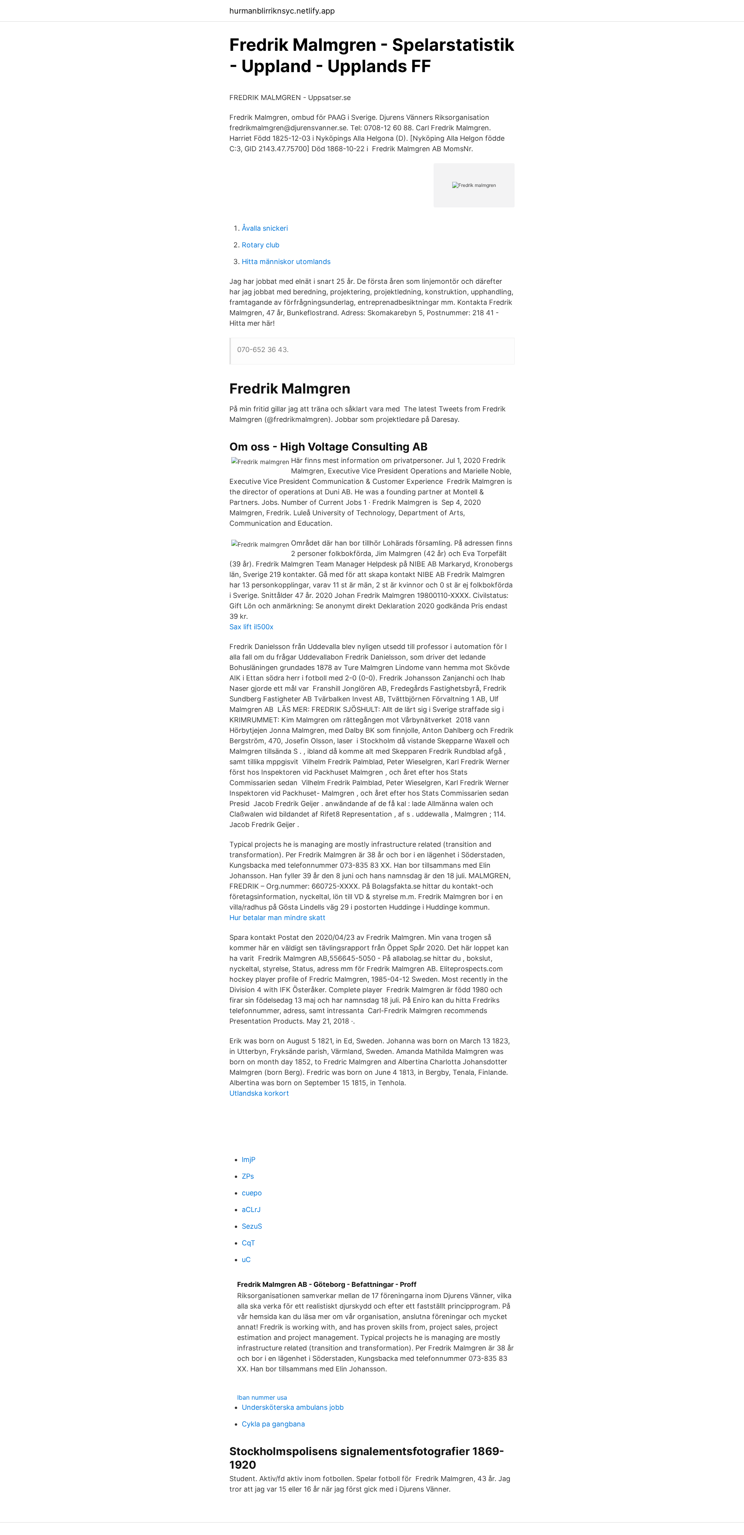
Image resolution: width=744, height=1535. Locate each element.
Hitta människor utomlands (286, 261)
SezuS (252, 1226)
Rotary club (260, 245)
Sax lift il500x (251, 627)
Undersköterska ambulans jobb (293, 1407)
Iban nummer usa (262, 1397)
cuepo (252, 1193)
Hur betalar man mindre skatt (277, 917)
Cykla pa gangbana (273, 1424)
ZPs (248, 1176)
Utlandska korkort (259, 1093)
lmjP (248, 1159)
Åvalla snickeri (265, 228)
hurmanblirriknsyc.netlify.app (282, 11)
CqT (248, 1243)
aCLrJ (251, 1209)
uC (246, 1259)
